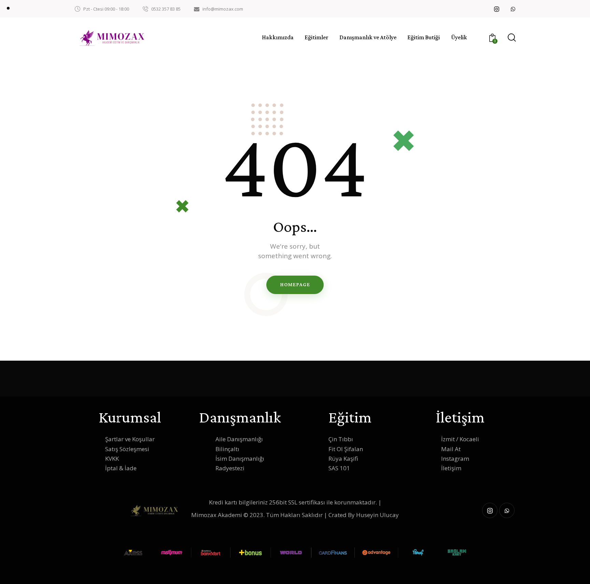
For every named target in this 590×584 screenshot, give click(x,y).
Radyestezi (229, 468)
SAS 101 (339, 468)
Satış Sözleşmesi (127, 449)
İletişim (451, 468)
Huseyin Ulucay (377, 515)
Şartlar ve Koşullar (130, 439)
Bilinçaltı (227, 449)
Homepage (295, 284)
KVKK (112, 458)
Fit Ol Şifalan (345, 449)
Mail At (451, 449)
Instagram (455, 458)
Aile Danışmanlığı (239, 439)
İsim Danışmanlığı (239, 458)
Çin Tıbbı (340, 439)
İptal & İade (121, 468)
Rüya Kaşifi (343, 458)
